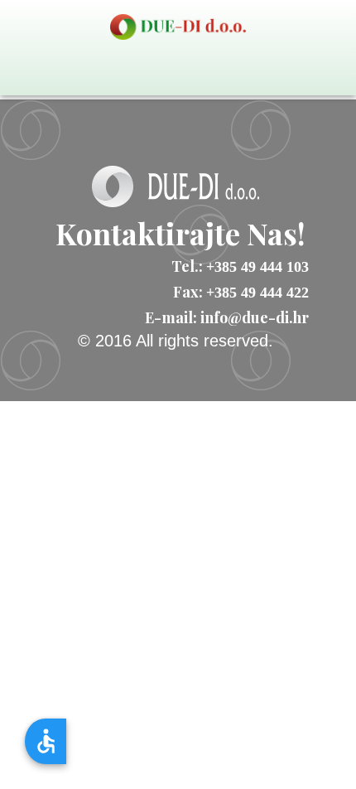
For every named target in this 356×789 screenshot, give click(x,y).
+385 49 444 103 (257, 267)
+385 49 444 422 (257, 292)
